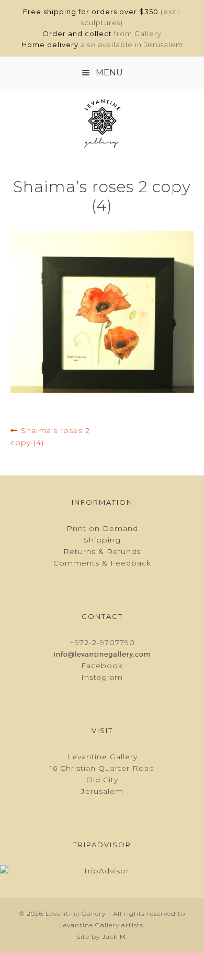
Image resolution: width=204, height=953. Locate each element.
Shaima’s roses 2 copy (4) (50, 436)
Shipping (102, 540)
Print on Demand (102, 528)
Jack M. (115, 936)
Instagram (102, 677)
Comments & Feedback (102, 563)
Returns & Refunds (102, 551)
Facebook (102, 665)
